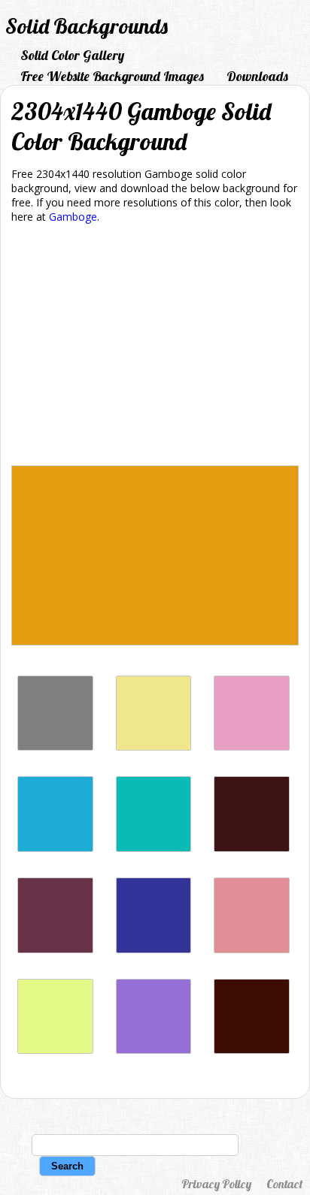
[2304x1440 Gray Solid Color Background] (55, 746)
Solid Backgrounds (86, 26)
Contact (284, 1183)
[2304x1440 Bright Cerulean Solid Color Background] (55, 848)
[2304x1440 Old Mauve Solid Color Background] (55, 949)
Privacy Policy (216, 1183)
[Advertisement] (155, 347)
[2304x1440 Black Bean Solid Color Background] (252, 1050)
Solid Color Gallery (72, 55)
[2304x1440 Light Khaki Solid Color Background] (154, 746)
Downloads (257, 76)
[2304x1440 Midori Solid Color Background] (55, 1050)
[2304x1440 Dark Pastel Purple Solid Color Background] (154, 1050)
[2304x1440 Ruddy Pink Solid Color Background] (252, 949)
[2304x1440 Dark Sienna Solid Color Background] (252, 848)
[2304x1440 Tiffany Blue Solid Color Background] (154, 848)
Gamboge (73, 216)
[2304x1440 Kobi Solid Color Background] (252, 746)
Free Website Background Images (112, 76)
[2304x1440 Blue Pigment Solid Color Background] (154, 949)
